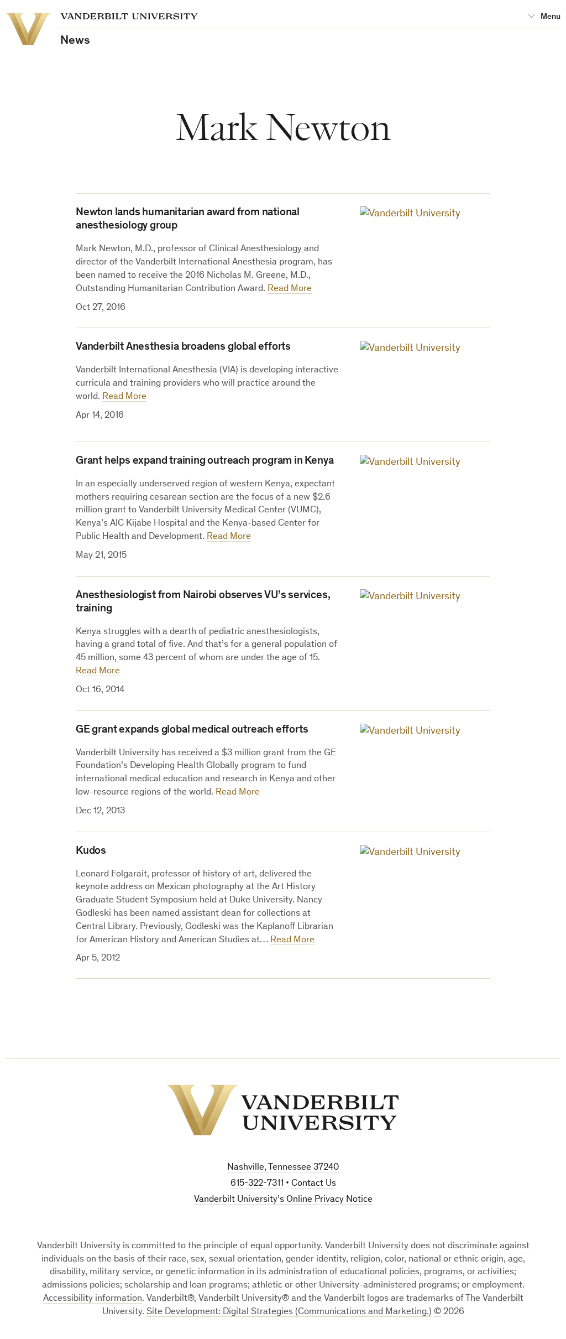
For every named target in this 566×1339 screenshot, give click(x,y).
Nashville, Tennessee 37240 (283, 1167)
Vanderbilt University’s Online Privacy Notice (283, 1200)
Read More (290, 289)
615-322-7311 (257, 1184)
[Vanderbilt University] (283, 1109)
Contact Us (313, 1184)
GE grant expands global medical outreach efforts (192, 730)
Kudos (91, 851)
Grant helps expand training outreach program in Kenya (204, 461)
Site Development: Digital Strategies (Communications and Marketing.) (289, 1312)
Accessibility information (92, 1299)
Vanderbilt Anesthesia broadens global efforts (183, 347)
